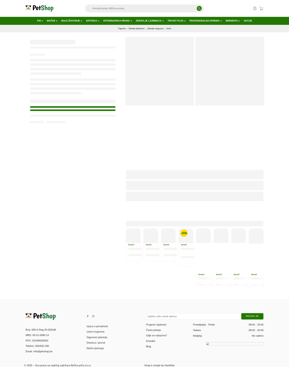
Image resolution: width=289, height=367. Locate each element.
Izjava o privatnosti (97, 326)
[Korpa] (261, 8)
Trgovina (122, 28)
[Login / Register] (255, 8)
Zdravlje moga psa (155, 28)
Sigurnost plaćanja (97, 337)
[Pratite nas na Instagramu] (93, 316)
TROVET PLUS (175, 21)
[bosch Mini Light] (151, 236)
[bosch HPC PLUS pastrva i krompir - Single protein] (256, 236)
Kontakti (150, 341)
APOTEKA (91, 21)
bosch (131, 245)
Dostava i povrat (96, 342)
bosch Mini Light (157, 248)
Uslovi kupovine (95, 331)
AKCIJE (248, 21)
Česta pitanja (153, 330)
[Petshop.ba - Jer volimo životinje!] (39, 8)
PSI (39, 21)
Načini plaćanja (95, 348)
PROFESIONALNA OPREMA (204, 21)
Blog (148, 346)
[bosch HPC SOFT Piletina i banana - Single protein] (133, 236)
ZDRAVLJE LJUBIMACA (149, 21)
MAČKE (51, 21)
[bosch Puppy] (239, 236)
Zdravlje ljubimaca (136, 28)
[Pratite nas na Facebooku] (88, 316)
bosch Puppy (243, 278)
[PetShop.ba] (41, 316)
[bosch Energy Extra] (203, 236)
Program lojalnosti (156, 324)
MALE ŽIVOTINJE (70, 21)
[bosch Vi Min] (221, 236)
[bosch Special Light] (168, 236)
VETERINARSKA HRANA (116, 21)
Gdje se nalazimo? (156, 335)
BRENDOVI (232, 21)
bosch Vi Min (225, 278)
